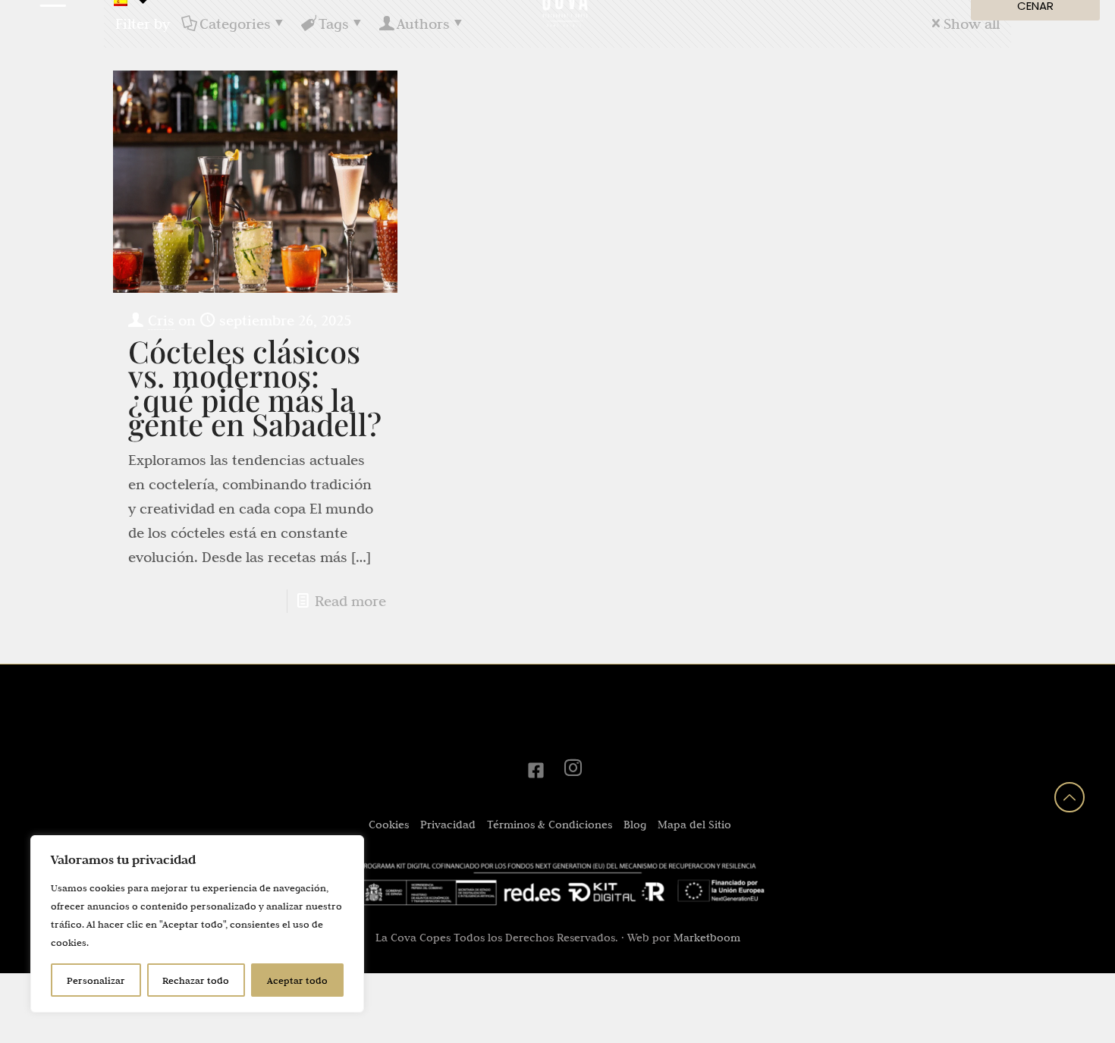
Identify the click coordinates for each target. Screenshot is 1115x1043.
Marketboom (707, 937)
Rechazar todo (195, 980)
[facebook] (540, 770)
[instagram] (576, 770)
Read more (350, 601)
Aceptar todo (297, 980)
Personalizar (96, 980)
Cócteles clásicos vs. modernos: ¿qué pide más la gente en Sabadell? (255, 387)
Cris (161, 320)
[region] (197, 924)
